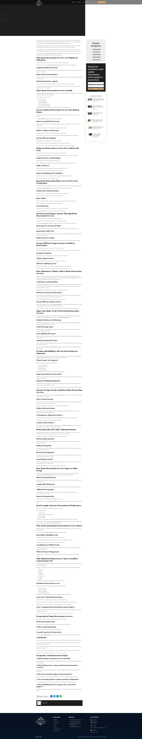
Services (85, 2)
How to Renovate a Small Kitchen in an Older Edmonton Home (98, 106)
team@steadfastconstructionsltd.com (98, 727)
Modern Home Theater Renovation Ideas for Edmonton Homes (97, 134)
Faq (91, 2)
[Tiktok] (40, 737)
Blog (95, 2)
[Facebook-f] (36, 737)
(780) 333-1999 (93, 723)
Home (73, 2)
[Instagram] (38, 737)
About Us (79, 2)
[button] (51, 696)
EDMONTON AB (93, 732)
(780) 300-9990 (93, 721)
